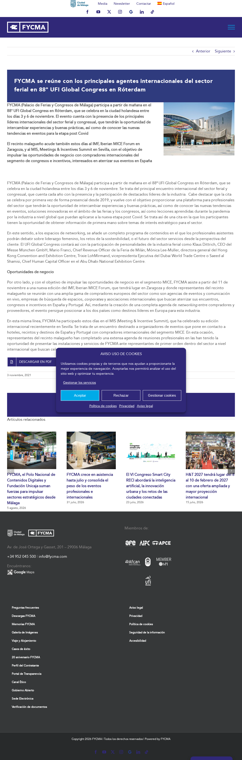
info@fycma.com (53, 556)
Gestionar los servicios (79, 383)
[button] (10, 470)
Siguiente (223, 51)
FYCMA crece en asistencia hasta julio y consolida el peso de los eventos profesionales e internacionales (90, 485)
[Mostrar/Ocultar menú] (231, 27)
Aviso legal (145, 406)
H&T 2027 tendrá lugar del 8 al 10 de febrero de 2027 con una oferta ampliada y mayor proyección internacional (210, 485)
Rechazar (121, 395)
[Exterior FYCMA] (199, 104)
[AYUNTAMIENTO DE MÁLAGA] (80, 3)
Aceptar (80, 395)
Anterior (203, 51)
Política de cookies (103, 406)
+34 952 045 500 (21, 556)
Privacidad (126, 406)
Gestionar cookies (162, 395)
